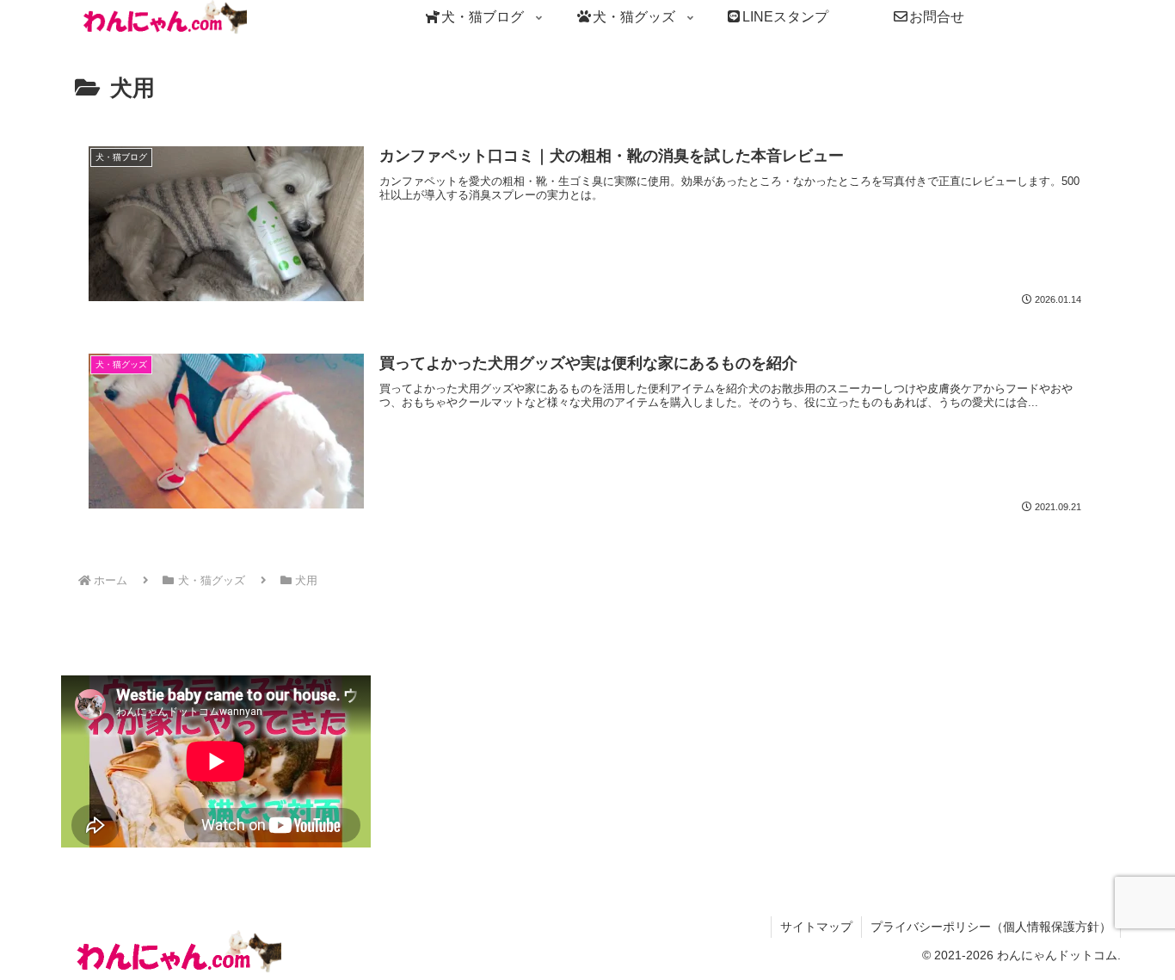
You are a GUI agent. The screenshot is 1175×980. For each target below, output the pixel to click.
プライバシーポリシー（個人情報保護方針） (990, 927)
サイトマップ (816, 927)
